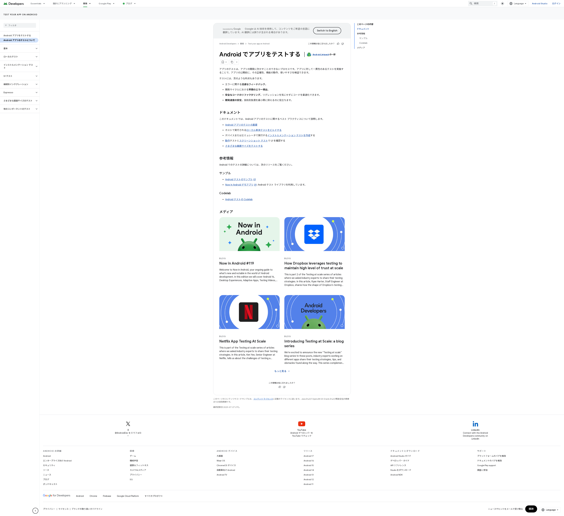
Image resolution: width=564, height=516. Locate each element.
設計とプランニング (62, 3)
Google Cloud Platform (128, 496)
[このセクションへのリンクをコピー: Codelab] (234, 193)
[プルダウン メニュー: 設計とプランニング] (76, 3)
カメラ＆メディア (138, 470)
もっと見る (282, 371)
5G (131, 479)
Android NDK (396, 474)
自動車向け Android (226, 470)
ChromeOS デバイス (226, 465)
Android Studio (540, 3)
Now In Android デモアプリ (239, 184)
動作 (227, 140)
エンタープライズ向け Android (57, 460)
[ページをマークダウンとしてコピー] (232, 62)
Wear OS (221, 460)
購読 (531, 508)
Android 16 (309, 460)
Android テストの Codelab (239, 199)
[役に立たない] (342, 44)
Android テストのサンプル (239, 179)
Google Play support (486, 465)
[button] (17, 48)
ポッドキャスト (50, 484)
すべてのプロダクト (154, 496)
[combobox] (482, 3)
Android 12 (309, 479)
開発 (85, 3)
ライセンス (63, 509)
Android (47, 456)
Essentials (36, 3)
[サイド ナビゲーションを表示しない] (35, 511)
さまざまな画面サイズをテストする (244, 146)
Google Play (105, 3)
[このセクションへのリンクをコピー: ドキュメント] (243, 113)
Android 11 (308, 484)
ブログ (129, 3)
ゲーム (133, 456)
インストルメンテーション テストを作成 (288, 135)
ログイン (556, 3)
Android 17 (309, 456)
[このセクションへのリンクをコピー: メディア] (236, 212)
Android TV (222, 474)
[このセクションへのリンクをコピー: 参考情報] (236, 158)
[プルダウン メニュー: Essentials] (45, 3)
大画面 (220, 456)
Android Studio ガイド (400, 456)
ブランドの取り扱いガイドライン (87, 509)
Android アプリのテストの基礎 (241, 124)
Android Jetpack (321, 54)
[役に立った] (338, 44)
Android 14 (309, 470)
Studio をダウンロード (400, 470)
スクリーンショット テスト (253, 140)
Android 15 (309, 465)
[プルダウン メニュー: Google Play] (115, 3)
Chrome (93, 496)
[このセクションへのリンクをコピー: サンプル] (234, 173)
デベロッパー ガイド (399, 460)
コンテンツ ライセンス (263, 399)
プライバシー (136, 474)
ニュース (47, 474)
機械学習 (134, 460)
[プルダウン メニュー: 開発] (91, 3)
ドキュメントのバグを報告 (489, 460)
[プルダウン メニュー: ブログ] (136, 3)
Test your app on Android (20, 14)
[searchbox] (20, 25)
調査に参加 (482, 470)
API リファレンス (398, 465)
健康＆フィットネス (139, 465)
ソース (46, 470)
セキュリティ (49, 465)
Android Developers (227, 43)
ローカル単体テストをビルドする (264, 130)
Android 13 (309, 474)
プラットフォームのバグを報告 (491, 456)
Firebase (107, 496)
